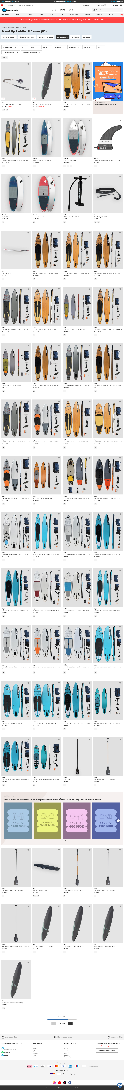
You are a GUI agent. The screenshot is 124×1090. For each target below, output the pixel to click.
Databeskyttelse (62, 1087)
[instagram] (54, 1082)
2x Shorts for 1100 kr (69, 20)
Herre (53, 10)
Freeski (87, 15)
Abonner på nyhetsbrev (106, 1050)
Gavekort (66, 1055)
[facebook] (69, 1082)
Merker (99, 15)
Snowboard (74, 15)
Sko (17, 15)
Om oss (35, 1047)
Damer (3, 27)
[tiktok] (64, 1082)
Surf (61, 15)
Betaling (66, 1050)
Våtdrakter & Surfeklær (26, 37)
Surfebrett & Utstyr (9, 37)
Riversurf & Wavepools (45, 37)
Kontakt (66, 1048)
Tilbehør (29, 15)
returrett (117, 2)
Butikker (35, 1048)
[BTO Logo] (21, 10)
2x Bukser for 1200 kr (41, 20)
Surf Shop (11, 27)
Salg (121, 15)
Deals (111, 15)
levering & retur (10, 2)
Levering (66, 1052)
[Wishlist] (29, 63)
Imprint (71, 1087)
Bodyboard (75, 37)
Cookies (77, 1087)
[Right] (118, 820)
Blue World (29, 5)
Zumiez (35, 1057)
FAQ (65, 1047)
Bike (51, 15)
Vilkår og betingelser (50, 1087)
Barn (71, 10)
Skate (41, 15)
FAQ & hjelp (21, 5)
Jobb (34, 1050)
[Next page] (70, 1023)
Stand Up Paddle (21, 27)
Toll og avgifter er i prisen (65, 2)
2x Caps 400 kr (99, 20)
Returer (66, 1053)
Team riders (36, 1052)
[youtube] (59, 1082)
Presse (34, 1055)
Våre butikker (12, 5)
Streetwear (5, 15)
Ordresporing (67, 1057)
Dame (62, 10)
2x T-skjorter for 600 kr (84, 20)
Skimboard (86, 37)
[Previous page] (53, 1023)
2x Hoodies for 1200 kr (55, 20)
